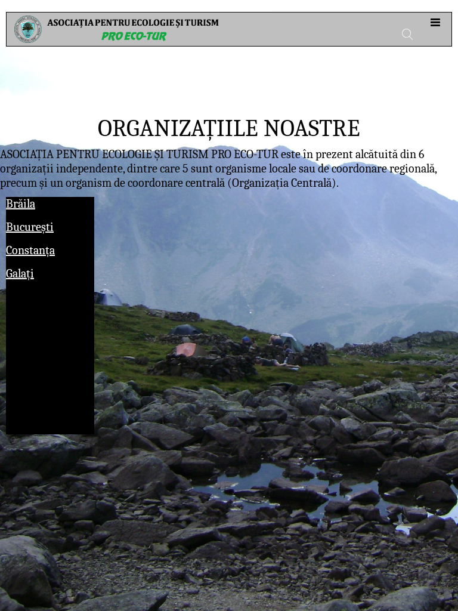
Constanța (30, 250)
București (30, 227)
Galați (20, 273)
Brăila (20, 204)
